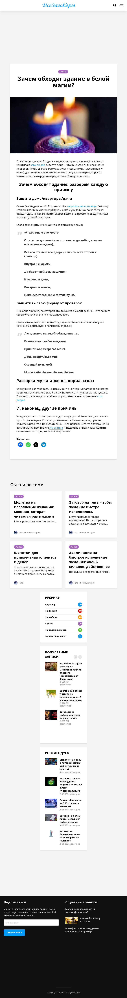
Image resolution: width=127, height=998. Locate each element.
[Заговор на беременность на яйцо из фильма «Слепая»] (51, 833)
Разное (63, 72)
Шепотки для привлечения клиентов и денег (35, 557)
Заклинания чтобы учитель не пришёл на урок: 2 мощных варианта (71, 695)
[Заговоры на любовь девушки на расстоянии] (51, 714)
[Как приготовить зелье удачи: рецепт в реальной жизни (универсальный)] (51, 781)
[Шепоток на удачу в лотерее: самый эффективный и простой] (51, 761)
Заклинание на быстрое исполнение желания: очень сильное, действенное (89, 559)
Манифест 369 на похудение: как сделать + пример (82, 930)
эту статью (56, 427)
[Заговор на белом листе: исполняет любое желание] (51, 817)
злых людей (38, 165)
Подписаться (14, 932)
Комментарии (33, 532)
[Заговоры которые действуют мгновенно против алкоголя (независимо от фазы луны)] (51, 666)
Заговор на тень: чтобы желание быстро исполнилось (90, 507)
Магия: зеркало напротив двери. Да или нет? (80, 910)
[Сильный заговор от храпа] (71, 919)
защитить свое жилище (81, 206)
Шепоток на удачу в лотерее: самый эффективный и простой (70, 764)
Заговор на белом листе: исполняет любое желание (70, 818)
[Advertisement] (63, 37)
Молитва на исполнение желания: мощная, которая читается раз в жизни (34, 509)
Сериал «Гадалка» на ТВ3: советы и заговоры (70, 803)
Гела (20, 532)
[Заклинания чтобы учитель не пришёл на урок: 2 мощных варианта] (51, 693)
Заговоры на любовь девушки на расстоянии (70, 715)
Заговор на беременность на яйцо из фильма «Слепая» (70, 836)
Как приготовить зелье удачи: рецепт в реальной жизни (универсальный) (71, 784)
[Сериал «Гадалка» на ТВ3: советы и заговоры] (51, 803)
